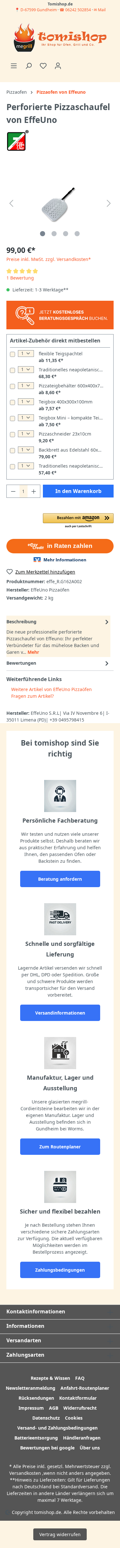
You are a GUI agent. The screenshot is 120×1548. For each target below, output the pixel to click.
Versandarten (23, 1340)
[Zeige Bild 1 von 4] (42, 233)
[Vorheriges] (11, 203)
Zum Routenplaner (60, 1147)
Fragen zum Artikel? (32, 696)
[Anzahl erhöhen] (34, 491)
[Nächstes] (109, 203)
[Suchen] (28, 66)
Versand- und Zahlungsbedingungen (57, 1428)
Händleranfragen (81, 1438)
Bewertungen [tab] (21, 663)
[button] (78, 521)
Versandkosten (25, 1473)
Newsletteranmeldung (30, 1388)
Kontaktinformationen (35, 1311)
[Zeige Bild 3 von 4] (65, 233)
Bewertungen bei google (47, 1448)
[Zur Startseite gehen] (60, 38)
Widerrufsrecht (80, 1408)
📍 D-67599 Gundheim (36, 10)
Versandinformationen (60, 1013)
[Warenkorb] (69, 63)
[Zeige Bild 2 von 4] (54, 233)
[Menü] (13, 66)
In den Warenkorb (78, 491)
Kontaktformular (78, 1398)
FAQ (79, 1378)
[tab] (58, 636)
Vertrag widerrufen (60, 1534)
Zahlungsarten (25, 1354)
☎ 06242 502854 (75, 10)
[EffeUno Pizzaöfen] (17, 140)
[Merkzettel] (43, 66)
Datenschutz (46, 1418)
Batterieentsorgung (36, 1438)
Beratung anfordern (60, 879)
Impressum (31, 1408)
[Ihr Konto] (58, 66)
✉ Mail (100, 10)
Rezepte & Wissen (50, 1378)
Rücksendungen (36, 1398)
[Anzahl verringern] (13, 491)
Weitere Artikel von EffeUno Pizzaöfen (51, 689)
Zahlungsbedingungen (60, 1270)
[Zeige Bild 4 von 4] (77, 233)
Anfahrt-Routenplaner (84, 1388)
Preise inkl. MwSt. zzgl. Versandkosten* (48, 259)
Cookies (74, 1418)
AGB (53, 1408)
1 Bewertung (20, 278)
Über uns (90, 1448)
